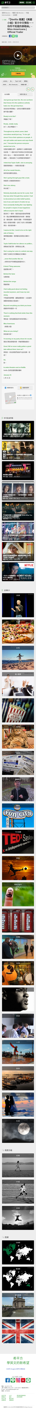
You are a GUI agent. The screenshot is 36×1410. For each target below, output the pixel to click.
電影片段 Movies (18, 13)
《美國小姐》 (23, 84)
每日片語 (3, 1398)
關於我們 (11, 1398)
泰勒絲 (26, 81)
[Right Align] (34, 3)
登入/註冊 (28, 2)
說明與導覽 (19, 1397)
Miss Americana (13, 84)
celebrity (5, 81)
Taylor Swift (18, 81)
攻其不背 (3, 1395)
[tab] (9, 94)
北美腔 (15, 15)
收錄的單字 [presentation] (26, 387)
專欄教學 (3, 1400)
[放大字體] (28, 89)
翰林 (10, 1397)
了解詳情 (18, 73)
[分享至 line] (13, 36)
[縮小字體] (32, 89)
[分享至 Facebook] (10, 36)
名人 (11, 81)
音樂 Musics (6, 13)
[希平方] (6, 2)
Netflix (4, 84)
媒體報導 (11, 1400)
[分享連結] (16, 36)
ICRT (10, 1395)
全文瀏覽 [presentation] (7, 94)
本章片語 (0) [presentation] (23, 94)
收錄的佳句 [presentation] (10, 387)
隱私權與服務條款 (21, 1395)
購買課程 (22, 2)
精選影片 (3, 1397)
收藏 (5, 19)
